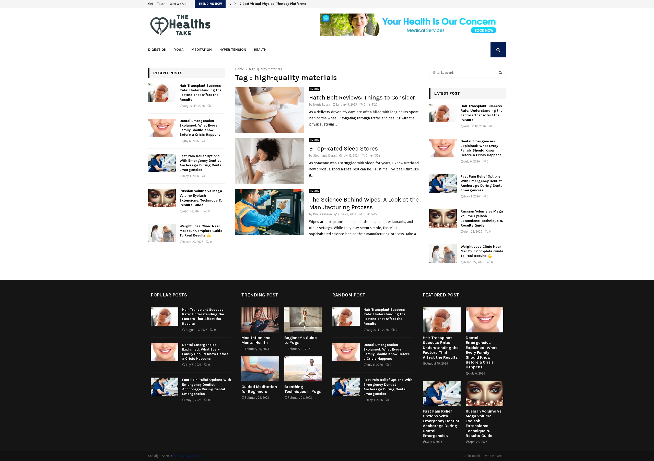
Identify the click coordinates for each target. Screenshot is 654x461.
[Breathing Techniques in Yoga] (303, 368)
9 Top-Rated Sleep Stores (343, 148)
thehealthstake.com (187, 456)
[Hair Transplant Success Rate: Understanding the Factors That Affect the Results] (162, 92)
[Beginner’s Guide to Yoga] (303, 319)
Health (260, 49)
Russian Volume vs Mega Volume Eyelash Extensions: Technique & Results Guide (201, 198)
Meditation (201, 49)
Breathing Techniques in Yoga (302, 389)
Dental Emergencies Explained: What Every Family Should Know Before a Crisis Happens (200, 128)
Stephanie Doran (325, 155)
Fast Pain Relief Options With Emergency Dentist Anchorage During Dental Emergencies (201, 163)
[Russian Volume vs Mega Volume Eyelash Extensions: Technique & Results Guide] (162, 198)
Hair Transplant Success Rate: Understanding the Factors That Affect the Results (200, 92)
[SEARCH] (500, 73)
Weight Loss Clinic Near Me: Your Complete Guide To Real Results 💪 (201, 231)
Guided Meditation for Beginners (259, 389)
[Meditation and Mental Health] (260, 319)
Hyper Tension (232, 49)
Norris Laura (321, 104)
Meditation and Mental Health (256, 340)
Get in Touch (157, 4)
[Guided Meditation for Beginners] (260, 368)
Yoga (179, 49)
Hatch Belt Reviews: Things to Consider (362, 97)
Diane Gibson (322, 214)
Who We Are (178, 4)
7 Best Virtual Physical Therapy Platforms (276, 4)
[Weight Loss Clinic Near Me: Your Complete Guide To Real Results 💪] (162, 233)
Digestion (157, 49)
